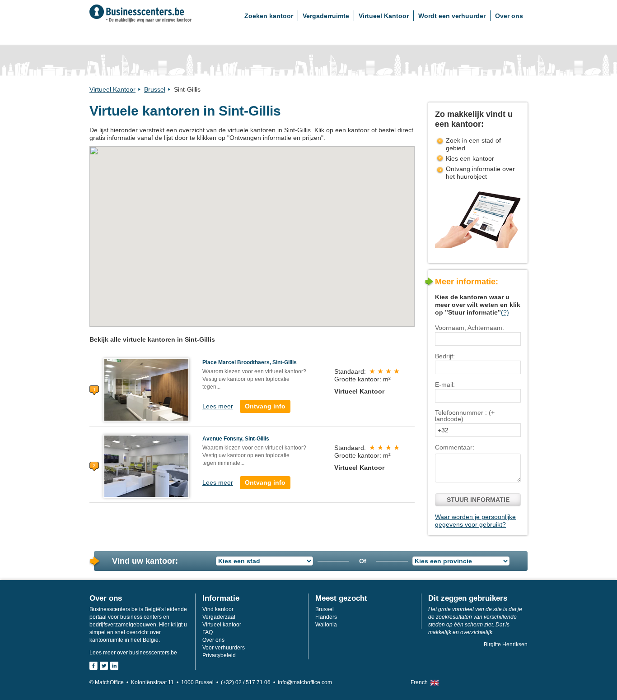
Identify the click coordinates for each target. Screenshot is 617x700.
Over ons (509, 15)
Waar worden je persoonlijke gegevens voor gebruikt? (475, 520)
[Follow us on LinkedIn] (114, 666)
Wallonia (326, 624)
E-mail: (445, 384)
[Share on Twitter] (104, 666)
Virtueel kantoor (221, 624)
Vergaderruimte (326, 15)
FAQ (207, 632)
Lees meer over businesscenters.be (133, 652)
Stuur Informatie (478, 499)
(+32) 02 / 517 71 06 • (249, 682)
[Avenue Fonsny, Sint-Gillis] (146, 465)
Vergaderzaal (218, 617)
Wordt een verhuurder (452, 15)
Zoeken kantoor (268, 15)
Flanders (326, 617)
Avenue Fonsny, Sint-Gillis (235, 439)
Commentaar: (454, 447)
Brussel (154, 89)
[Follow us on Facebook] (93, 666)
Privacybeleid (219, 655)
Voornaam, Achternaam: (469, 328)
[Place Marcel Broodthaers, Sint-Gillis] (146, 389)
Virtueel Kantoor (384, 15)
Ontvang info (265, 406)
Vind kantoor (218, 609)
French (419, 682)
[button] (246, 298)
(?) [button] (505, 312)
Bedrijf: (445, 356)
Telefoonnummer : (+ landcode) (465, 415)
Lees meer (217, 406)
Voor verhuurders (223, 647)
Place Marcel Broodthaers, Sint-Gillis (249, 362)
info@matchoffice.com (305, 682)
